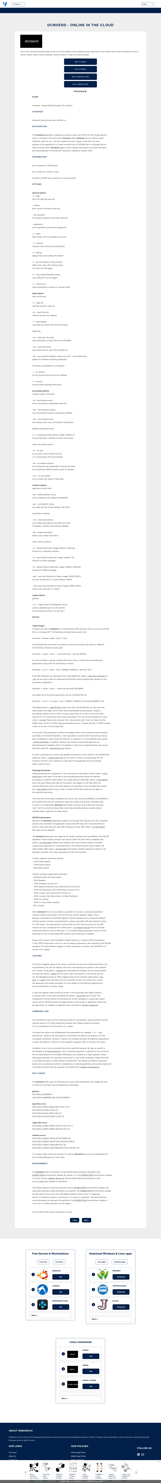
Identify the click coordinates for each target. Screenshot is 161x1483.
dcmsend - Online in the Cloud (80, 25)
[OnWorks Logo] (5, 4)
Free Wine (59, 1262)
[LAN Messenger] (103, 1289)
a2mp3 (85, 1350)
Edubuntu (56, 1271)
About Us (12, 1456)
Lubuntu (55, 1286)
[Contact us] (142, 1454)
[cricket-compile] (73, 1384)
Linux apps (101, 1262)
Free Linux (43, 1262)
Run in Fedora (80, 69)
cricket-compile (89, 1380)
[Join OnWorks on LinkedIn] (138, 1454)
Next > (86, 1220)
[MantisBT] (103, 1274)
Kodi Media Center (60, 1301)
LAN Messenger (119, 1286)
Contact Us (13, 1460)
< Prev (74, 1220)
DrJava (116, 1301)
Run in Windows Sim (80, 77)
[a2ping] (73, 1369)
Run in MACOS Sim (80, 84)
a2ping (85, 1365)
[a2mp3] (73, 1354)
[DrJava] (103, 1304)
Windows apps (119, 1262)
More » (35, 1315)
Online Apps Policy (78, 1452)
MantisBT (117, 1271)
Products (16, 4)
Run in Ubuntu (80, 62)
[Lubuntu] (43, 1289)
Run (60, 1277)
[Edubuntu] (43, 1274)
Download (121, 1277)
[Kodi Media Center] (43, 1304)
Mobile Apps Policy (78, 1456)
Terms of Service (77, 1460)
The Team (13, 1452)
